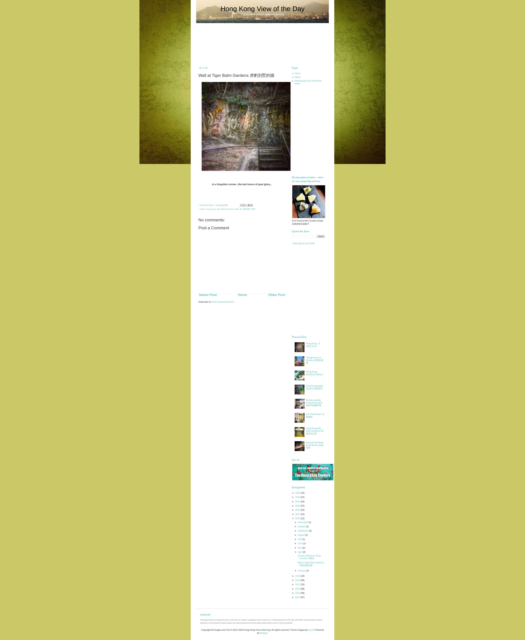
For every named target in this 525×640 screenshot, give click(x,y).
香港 (253, 209)
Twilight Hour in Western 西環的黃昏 (314, 360)
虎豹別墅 (246, 209)
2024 (298, 501)
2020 (298, 518)
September (303, 531)
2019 (298, 576)
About (297, 77)
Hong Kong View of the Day (263, 9)
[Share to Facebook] (249, 205)
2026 (298, 493)
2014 (298, 597)
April (300, 552)
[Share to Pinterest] (251, 205)
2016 (298, 589)
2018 (298, 580)
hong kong (210, 209)
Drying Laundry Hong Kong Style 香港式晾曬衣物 (314, 402)
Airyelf (311, 630)
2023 (298, 506)
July (300, 539)
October (302, 526)
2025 (298, 497)
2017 (298, 584)
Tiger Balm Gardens (225, 209)
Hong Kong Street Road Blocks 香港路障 (314, 445)
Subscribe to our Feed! (303, 243)
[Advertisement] (262, 42)
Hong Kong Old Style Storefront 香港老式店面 (315, 431)
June (300, 543)
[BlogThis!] (243, 205)
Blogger (263, 633)
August (301, 535)
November (303, 522)
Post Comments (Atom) (223, 302)
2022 (298, 510)
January (302, 570)
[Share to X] (246, 205)
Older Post (276, 295)
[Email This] (241, 205)
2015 (298, 593)
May (300, 548)
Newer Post (208, 295)
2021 (298, 514)
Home (242, 295)
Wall (237, 209)
